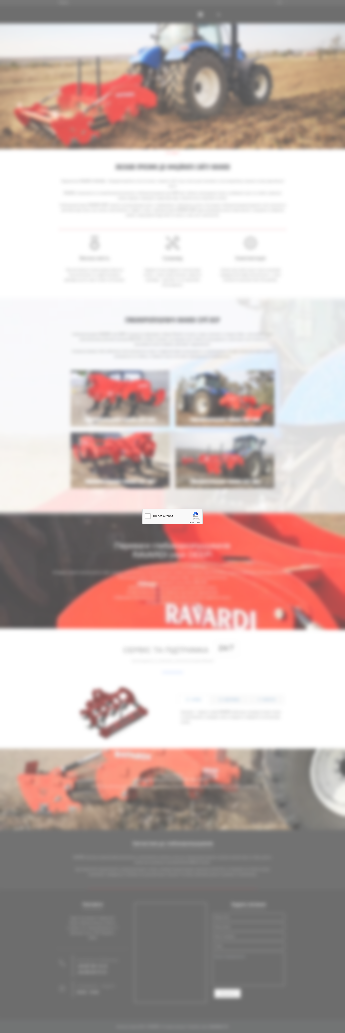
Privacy (191, 523)
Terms (197, 523)
